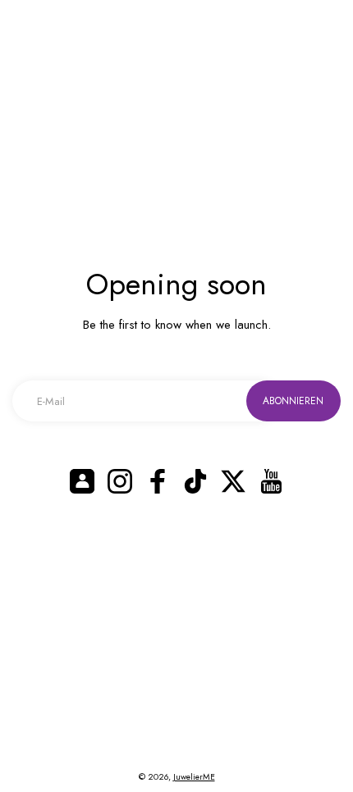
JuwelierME (194, 777)
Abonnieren (293, 401)
